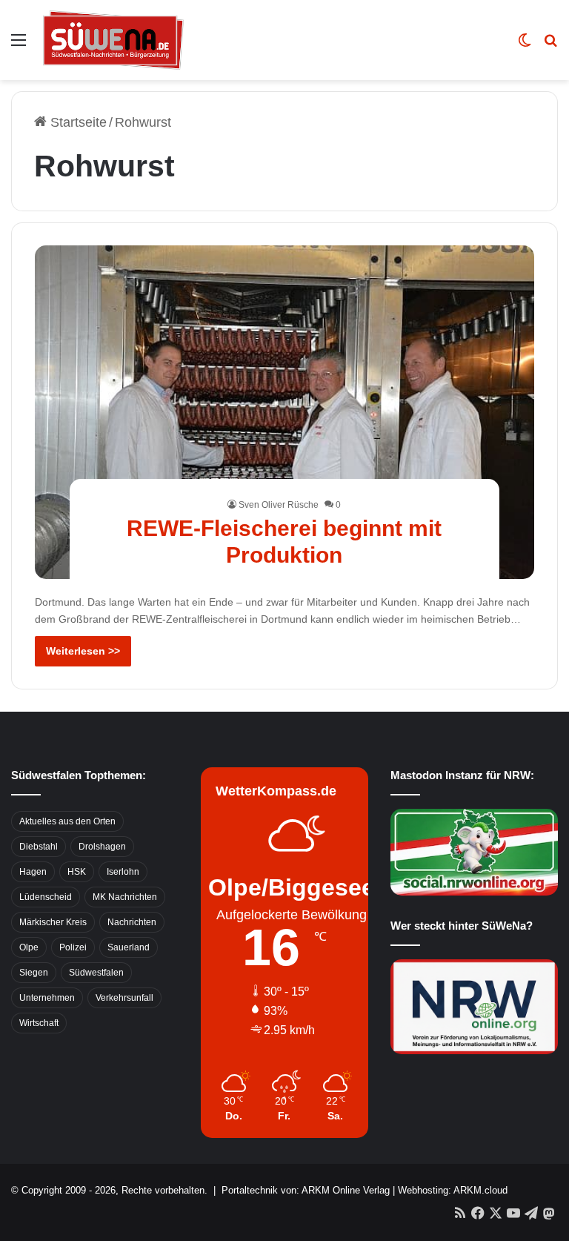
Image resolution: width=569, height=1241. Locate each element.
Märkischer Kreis (53, 922)
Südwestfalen (96, 972)
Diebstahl (38, 846)
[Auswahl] (18, 45)
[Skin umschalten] (524, 45)
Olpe (29, 947)
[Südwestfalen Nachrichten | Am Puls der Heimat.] (113, 40)
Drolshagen (102, 846)
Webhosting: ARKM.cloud (453, 1190)
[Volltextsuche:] (550, 45)
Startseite (77, 122)
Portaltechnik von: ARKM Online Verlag (306, 1190)
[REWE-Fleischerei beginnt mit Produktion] (285, 412)
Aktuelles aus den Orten (67, 821)
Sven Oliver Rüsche (279, 505)
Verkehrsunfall (124, 998)
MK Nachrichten (125, 897)
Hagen (33, 872)
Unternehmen (47, 998)
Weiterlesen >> (83, 651)
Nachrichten (131, 922)
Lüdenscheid (45, 897)
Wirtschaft (39, 1023)
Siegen (33, 972)
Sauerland (128, 947)
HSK (76, 872)
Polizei (73, 947)
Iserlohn (123, 872)
